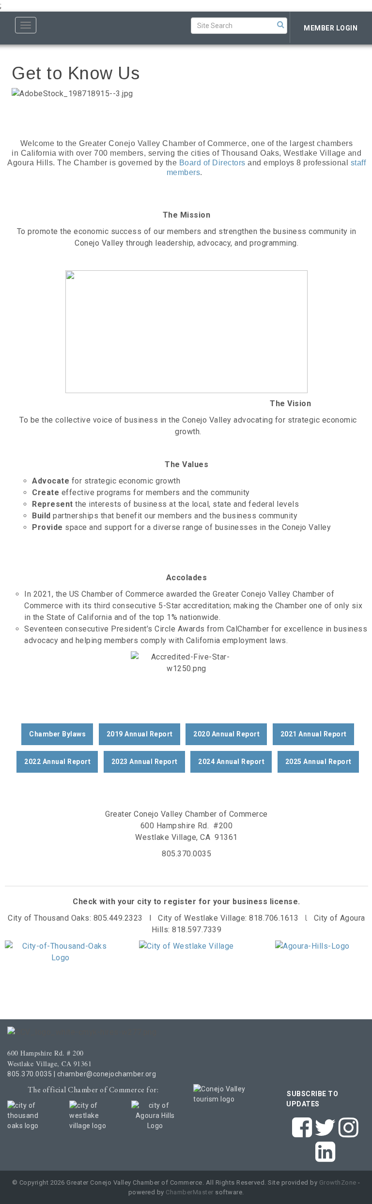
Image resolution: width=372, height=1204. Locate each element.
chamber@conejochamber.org (106, 1074)
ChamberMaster (190, 1192)
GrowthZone (337, 1182)
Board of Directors (212, 163)
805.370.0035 (29, 1074)
